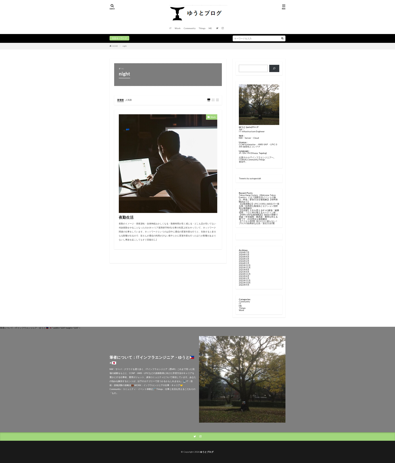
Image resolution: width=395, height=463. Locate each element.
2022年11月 (245, 280)
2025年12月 (245, 265)
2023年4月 (244, 276)
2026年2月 (244, 261)
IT (170, 28)
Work (178, 28)
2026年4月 (244, 256)
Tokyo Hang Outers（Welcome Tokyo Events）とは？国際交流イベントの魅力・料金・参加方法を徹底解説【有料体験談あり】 (258, 198)
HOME (115, 46)
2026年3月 (244, 258)
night (125, 46)
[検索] (274, 68)
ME (210, 28)
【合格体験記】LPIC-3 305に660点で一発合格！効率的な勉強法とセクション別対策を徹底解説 (259, 205)
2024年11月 (245, 274)
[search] (282, 38)
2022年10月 (245, 282)
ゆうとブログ (207, 451)
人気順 (128, 100)
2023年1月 (244, 278)
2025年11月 (245, 267)
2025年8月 (244, 269)
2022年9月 (244, 284)
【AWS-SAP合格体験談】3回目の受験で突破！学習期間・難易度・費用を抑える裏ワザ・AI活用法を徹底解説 (258, 216)
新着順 (120, 100)
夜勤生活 (126, 217)
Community (189, 28)
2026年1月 (244, 263)
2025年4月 (244, 271)
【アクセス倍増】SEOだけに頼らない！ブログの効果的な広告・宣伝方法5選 (258, 222)
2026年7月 (244, 252)
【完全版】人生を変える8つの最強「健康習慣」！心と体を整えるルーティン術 (259, 211)
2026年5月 (244, 254)
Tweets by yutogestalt (250, 178)
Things (202, 28)
